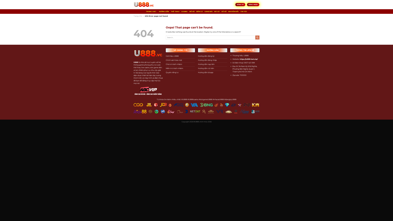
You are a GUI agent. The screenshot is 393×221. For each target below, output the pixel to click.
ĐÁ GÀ (217, 11)
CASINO (184, 11)
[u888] (144, 5)
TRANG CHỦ (151, 11)
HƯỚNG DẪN (164, 11)
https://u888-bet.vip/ (249, 59)
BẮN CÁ (199, 11)
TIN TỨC (243, 11)
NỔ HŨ (192, 11)
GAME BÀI (208, 11)
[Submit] (257, 37)
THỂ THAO (175, 11)
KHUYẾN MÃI (233, 11)
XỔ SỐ (223, 11)
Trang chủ (138, 16)
